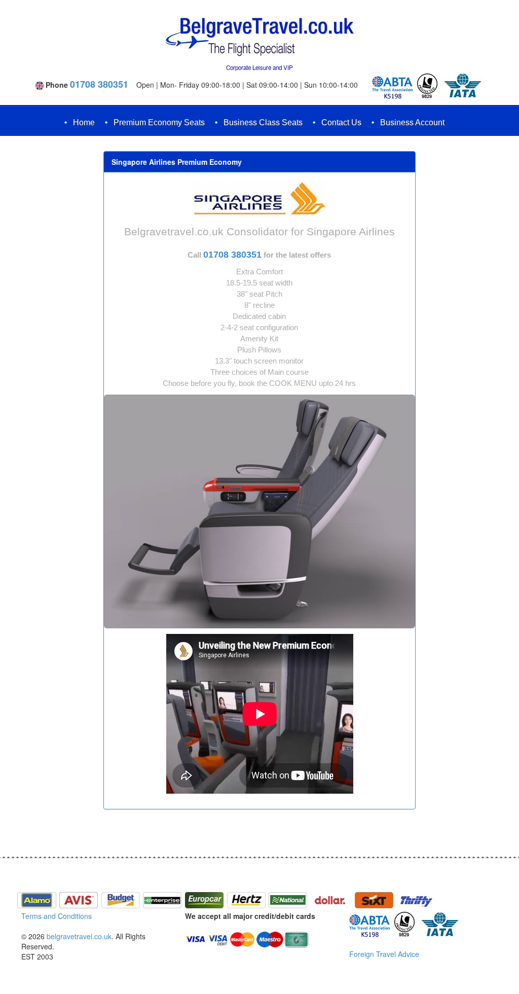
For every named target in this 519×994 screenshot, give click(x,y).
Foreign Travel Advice (384, 954)
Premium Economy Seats (159, 122)
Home (84, 122)
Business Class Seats (263, 122)
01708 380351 (99, 84)
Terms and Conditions (56, 916)
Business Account (412, 122)
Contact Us (341, 122)
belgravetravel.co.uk (79, 936)
